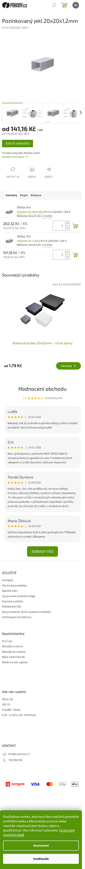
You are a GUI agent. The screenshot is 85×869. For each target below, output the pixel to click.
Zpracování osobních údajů (18, 596)
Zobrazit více (42, 551)
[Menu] (76, 5)
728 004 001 (15, 760)
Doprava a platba (12, 601)
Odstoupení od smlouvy (17, 617)
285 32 (6, 705)
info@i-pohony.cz (19, 754)
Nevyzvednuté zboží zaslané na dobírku (26, 612)
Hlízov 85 (7, 699)
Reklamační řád (11, 607)
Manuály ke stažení (13, 652)
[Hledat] (54, 5)
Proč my (7, 641)
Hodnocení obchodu (42, 388)
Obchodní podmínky (14, 586)
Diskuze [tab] (36, 195)
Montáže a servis (12, 647)
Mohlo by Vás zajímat (15, 663)
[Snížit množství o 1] (67, 228)
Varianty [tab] (11, 195)
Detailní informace (13, 157)
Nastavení (41, 845)
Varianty (66, 366)
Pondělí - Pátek (11, 710)
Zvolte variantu (17, 143)
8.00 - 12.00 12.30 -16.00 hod (19, 715)
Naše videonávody (13, 657)
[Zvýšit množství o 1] (67, 223)
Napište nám (9, 591)
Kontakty (7, 580)
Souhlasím (41, 859)
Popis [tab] (24, 195)
